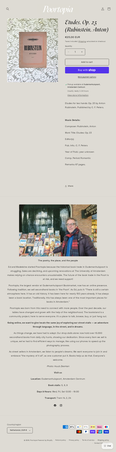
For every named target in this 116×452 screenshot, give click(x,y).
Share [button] (70, 186)
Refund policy (60, 440)
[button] (8, 9)
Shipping (82, 41)
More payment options (87, 77)
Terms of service (88, 440)
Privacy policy (74, 440)
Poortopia (33, 440)
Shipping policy (103, 440)
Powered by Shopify (45, 440)
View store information (77, 95)
